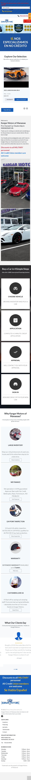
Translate (11, 9)
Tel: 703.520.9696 (6, 740)
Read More (15, 610)
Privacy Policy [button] (9, 707)
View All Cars (7, 110)
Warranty (15, 570)
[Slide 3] (16, 667)
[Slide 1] (14, 667)
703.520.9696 (8, 11)
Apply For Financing (20, 99)
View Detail (8, 99)
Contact (4, 729)
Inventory (5, 719)
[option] (15, 84)
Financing (5, 722)
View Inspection (15, 536)
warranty (4, 724)
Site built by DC (18, 707)
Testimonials (5, 727)
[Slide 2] (15, 667)
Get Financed (15, 499)
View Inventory (15, 460)
